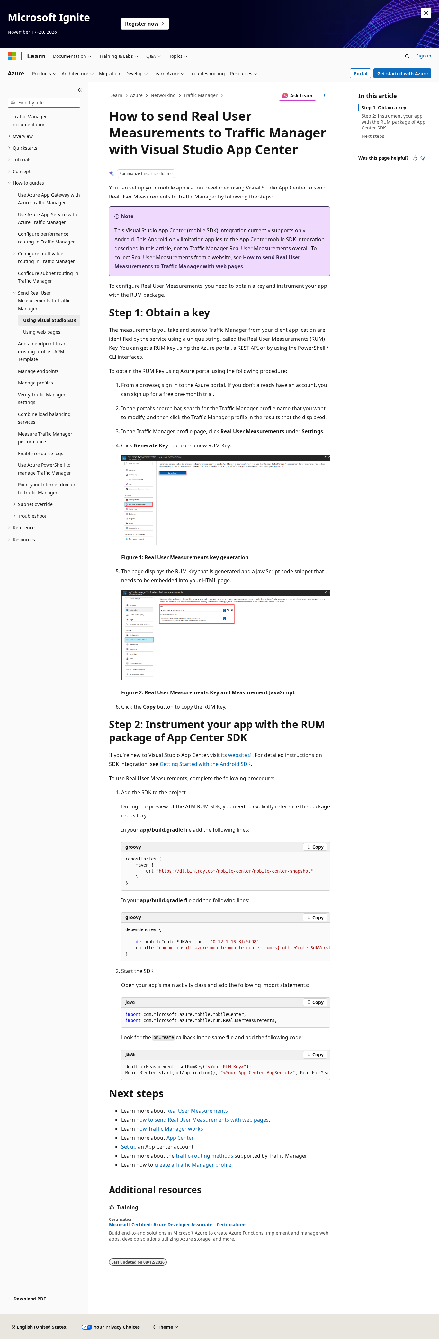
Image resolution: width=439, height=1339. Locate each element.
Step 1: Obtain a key (384, 107)
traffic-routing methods (204, 1155)
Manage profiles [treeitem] (35, 383)
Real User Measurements (197, 1110)
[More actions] (324, 96)
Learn (116, 95)
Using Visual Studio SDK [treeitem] (49, 320)
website (237, 755)
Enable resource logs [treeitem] (40, 453)
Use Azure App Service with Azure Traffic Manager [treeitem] (47, 218)
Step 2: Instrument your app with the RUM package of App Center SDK (394, 121)
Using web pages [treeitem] (41, 332)
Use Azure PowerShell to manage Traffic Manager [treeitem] (44, 469)
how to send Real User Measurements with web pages (202, 1119)
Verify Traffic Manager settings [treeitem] (42, 399)
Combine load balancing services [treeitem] (44, 418)
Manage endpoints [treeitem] (38, 371)
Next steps (373, 136)
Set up (129, 1146)
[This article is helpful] (415, 158)
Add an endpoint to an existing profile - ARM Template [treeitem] (42, 351)
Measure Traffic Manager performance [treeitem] (45, 438)
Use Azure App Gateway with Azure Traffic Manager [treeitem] (49, 199)
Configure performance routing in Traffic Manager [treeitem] (46, 238)
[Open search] (407, 56)
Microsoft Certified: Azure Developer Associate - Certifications (177, 1225)
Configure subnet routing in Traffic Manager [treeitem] (48, 277)
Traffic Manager (201, 95)
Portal (360, 73)
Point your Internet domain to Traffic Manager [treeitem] (47, 488)
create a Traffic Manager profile (193, 1164)
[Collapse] (79, 90)
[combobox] (44, 103)
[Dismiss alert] (426, 13)
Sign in (423, 56)
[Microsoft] (12, 56)
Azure (136, 95)
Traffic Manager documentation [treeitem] (30, 120)
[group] (225, 942)
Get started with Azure (402, 73)
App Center (180, 1137)
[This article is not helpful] (422, 158)
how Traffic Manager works (169, 1128)
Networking (163, 95)
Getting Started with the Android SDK (205, 764)
